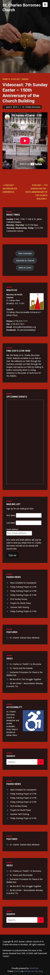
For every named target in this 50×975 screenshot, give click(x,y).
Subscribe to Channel (25, 260)
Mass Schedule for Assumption (23, 583)
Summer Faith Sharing (19, 607)
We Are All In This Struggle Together (25, 679)
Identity (17, 971)
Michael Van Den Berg (33, 971)
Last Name (10, 523)
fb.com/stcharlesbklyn (26, 330)
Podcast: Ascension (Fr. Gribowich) (10, 188)
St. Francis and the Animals (21, 668)
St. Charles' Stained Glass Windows (24, 638)
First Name (10, 515)
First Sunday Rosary (18, 599)
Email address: (12, 529)
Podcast (16, 79)
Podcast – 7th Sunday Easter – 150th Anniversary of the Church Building (36, 192)
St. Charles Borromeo (31, 107)
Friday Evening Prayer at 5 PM (23, 587)
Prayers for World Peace (20, 603)
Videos (25, 79)
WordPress (33, 968)
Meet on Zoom (25, 267)
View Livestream (25, 253)
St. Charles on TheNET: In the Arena (25, 664)
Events (6, 79)
